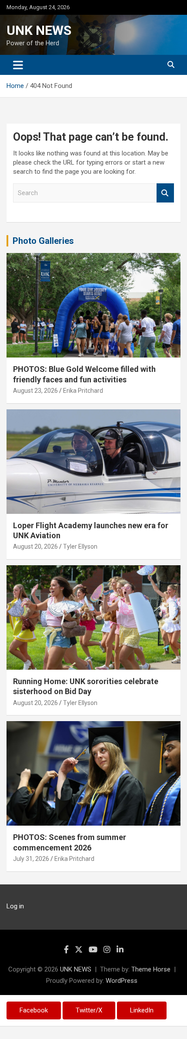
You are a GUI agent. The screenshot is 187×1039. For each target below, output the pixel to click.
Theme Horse (150, 969)
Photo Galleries (43, 241)
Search (165, 193)
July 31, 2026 (31, 858)
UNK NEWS (39, 30)
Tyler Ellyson (80, 546)
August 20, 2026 (35, 546)
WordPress (121, 981)
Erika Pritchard (83, 390)
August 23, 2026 (35, 390)
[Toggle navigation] (18, 65)
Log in (15, 906)
